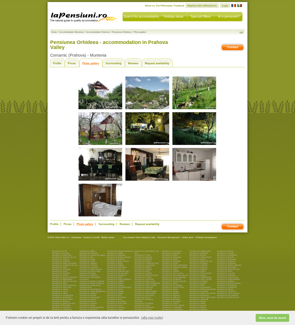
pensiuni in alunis (225, 289)
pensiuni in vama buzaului (174, 281)
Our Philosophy (164, 5)
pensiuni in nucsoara (171, 251)
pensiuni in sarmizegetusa (92, 307)
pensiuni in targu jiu (199, 267)
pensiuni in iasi (86, 257)
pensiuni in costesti (198, 265)
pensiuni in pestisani (171, 279)
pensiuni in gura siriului (145, 293)
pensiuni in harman (198, 309)
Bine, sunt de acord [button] (272, 317)
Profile (57, 63)
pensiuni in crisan (60, 289)
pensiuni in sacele (225, 257)
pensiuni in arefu (142, 305)
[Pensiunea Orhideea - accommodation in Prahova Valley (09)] (194, 180)
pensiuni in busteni (88, 293)
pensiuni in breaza (60, 301)
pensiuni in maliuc (198, 271)
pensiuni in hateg (115, 253)
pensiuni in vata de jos (227, 277)
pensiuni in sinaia (115, 309)
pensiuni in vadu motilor (146, 285)
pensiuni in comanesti (145, 265)
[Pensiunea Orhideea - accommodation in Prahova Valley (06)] (194, 145)
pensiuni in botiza (88, 273)
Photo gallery (90, 63)
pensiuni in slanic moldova (92, 283)
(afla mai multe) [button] (152, 317)
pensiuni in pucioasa (226, 259)
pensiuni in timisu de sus (201, 261)
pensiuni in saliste (115, 265)
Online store (187, 237)
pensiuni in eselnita (89, 253)
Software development (206, 237)
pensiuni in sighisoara (62, 279)
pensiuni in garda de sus (63, 303)
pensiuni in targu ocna (145, 281)
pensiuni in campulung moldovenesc (90, 286)
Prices (72, 63)
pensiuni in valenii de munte (203, 293)
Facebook (179, 5)
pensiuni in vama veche (173, 287)
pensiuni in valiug (198, 275)
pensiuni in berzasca (199, 295)
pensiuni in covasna (89, 267)
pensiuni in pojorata (171, 253)
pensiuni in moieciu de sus (64, 281)
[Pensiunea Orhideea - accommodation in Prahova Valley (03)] (194, 109)
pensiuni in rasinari (143, 259)
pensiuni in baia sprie (117, 303)
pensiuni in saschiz (143, 289)
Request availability (157, 63)
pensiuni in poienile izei (118, 271)
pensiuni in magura (143, 257)
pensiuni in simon (170, 255)
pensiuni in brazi (114, 277)
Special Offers (201, 16)
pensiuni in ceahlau (199, 281)
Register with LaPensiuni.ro (202, 5)
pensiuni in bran (59, 251)
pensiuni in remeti (88, 295)
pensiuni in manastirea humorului (90, 278)
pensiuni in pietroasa (144, 307)
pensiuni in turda (170, 289)
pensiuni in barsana (199, 253)
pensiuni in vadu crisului (201, 279)
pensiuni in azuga (170, 291)
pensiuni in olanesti (226, 275)
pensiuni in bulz (197, 285)
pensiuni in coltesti (170, 271)
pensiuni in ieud (114, 299)
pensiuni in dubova (116, 259)
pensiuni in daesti (170, 293)
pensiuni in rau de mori (117, 273)
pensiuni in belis (59, 267)
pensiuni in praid (59, 271)
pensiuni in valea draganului (93, 291)
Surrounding (113, 63)
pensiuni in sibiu (59, 283)
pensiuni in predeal (61, 273)
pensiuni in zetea (170, 283)
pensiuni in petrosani (61, 297)
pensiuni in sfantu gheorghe (203, 297)
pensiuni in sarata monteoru (120, 251)
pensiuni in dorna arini (90, 271)
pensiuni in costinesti (171, 307)
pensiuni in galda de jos (228, 297)
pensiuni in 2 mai (142, 255)
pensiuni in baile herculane (64, 263)
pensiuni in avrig (87, 261)
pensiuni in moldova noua (147, 263)
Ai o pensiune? (228, 16)
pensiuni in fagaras (171, 295)
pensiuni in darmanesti (200, 287)
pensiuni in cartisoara (62, 309)
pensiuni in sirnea (198, 301)
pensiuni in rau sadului (227, 295)
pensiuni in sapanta (116, 255)
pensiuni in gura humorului (64, 277)
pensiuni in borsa (88, 301)
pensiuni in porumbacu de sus (147, 252)
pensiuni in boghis (198, 283)
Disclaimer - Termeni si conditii (86, 237)
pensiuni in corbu (170, 263)
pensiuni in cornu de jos (228, 293)
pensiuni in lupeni (198, 307)
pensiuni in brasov (143, 309)
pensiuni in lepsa (115, 263)
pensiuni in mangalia (226, 267)
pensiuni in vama (60, 275)
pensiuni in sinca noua (172, 273)
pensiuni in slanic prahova (64, 285)
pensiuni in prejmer (198, 269)
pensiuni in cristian (225, 281)
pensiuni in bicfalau (199, 263)
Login (225, 5)
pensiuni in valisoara (226, 263)
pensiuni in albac (60, 293)
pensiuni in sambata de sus (65, 265)
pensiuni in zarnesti (61, 269)
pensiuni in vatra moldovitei (147, 283)
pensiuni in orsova (88, 299)
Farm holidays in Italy (145, 237)
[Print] (241, 32)
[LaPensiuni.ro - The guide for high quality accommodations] (84, 16)
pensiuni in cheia (87, 259)
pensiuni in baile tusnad (91, 269)
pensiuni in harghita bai (200, 277)
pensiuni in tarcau (143, 297)
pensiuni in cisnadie (199, 291)
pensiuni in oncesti (225, 273)
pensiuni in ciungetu (171, 261)
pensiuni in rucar (114, 305)
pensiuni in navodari (171, 301)
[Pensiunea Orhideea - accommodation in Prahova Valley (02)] (147, 109)
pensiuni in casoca (143, 269)
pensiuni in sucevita (116, 301)
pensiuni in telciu (225, 271)
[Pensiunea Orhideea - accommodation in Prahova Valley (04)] (100, 145)
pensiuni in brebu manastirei (203, 289)
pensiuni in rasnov (60, 259)
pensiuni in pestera (88, 309)
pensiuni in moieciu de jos (64, 257)
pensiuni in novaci (143, 277)
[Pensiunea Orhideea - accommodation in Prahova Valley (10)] (100, 216)
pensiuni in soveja (198, 305)
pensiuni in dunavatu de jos (175, 275)
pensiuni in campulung (62, 295)
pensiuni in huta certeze (173, 305)
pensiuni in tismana (171, 299)
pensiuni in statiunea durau (174, 267)
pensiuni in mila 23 (115, 269)
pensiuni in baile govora (201, 273)
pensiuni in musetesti (227, 287)
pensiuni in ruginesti (199, 299)
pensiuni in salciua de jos (146, 275)
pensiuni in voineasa (144, 279)
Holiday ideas (173, 16)
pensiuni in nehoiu (225, 253)
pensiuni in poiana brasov (119, 257)
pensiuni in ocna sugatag (174, 277)
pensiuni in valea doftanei (119, 279)
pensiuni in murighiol (116, 275)
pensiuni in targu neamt (146, 291)
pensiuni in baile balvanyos (174, 265)
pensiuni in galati (170, 259)
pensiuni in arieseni (61, 261)
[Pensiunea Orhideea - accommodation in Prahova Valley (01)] (100, 109)
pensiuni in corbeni (88, 275)
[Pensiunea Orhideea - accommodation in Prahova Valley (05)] (147, 145)
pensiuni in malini (197, 303)
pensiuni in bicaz (142, 271)
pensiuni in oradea (143, 273)
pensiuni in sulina (115, 283)
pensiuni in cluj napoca (90, 289)
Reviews (133, 63)
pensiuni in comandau (172, 309)
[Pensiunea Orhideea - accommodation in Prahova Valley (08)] (147, 180)
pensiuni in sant (114, 295)
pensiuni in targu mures (118, 261)
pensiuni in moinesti (144, 287)
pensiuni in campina (226, 291)
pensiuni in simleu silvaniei (229, 265)
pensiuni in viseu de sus (228, 269)
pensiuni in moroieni (61, 307)
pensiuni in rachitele (144, 303)
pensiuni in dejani (143, 267)
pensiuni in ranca (60, 291)
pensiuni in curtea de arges (92, 255)
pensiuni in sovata (60, 253)
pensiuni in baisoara (171, 257)
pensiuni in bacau (198, 255)
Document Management (169, 237)
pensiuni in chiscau (116, 307)
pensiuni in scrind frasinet (229, 283)
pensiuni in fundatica (226, 285)
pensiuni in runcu (115, 289)
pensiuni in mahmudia (90, 297)
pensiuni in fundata (61, 305)
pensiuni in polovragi (116, 267)
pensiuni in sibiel (87, 251)
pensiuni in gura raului (62, 299)
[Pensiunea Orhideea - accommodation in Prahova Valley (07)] (100, 180)
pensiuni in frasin (87, 305)
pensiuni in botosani (116, 297)
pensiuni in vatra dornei (200, 257)
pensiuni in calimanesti (200, 251)
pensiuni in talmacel (226, 261)
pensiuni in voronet (88, 265)
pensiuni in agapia (88, 263)
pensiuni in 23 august (172, 285)
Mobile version (108, 237)
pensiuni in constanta (227, 255)
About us (150, 5)
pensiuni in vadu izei (61, 287)
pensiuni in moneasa (144, 295)
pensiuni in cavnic (170, 303)
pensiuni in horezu (115, 285)
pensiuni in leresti (115, 293)
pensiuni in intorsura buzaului (144, 300)
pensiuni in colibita (115, 281)
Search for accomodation (141, 16)
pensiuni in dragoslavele (228, 279)
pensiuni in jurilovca (171, 297)
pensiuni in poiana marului (92, 281)
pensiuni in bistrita (115, 291)
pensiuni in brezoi (225, 251)
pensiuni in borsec (143, 261)
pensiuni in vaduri (198, 259)
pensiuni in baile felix (61, 255)
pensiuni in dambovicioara (119, 287)
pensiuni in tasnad (88, 303)
